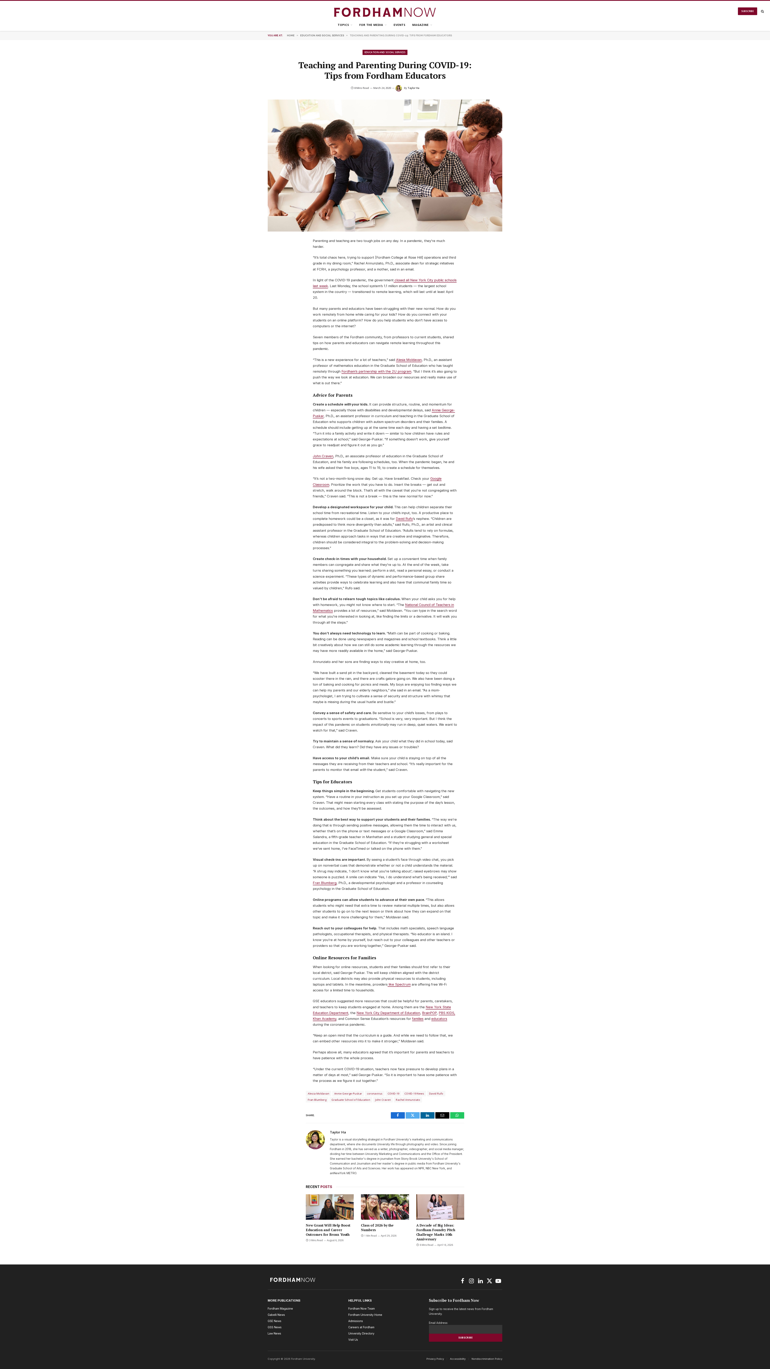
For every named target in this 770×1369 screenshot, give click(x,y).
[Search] (762, 11)
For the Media (371, 25)
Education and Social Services (385, 52)
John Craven (383, 1100)
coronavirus (374, 1093)
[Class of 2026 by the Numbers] (385, 1207)
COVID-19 (393, 1093)
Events (399, 25)
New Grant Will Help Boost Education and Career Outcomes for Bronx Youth (328, 1230)
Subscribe (747, 11)
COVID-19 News (414, 1093)
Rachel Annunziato (408, 1100)
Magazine (420, 25)
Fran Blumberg (317, 1100)
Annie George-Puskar (348, 1093)
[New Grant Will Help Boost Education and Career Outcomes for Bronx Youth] (330, 1207)
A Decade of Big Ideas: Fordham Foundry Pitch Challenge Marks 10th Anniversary (435, 1232)
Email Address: (438, 1322)
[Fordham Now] (385, 11)
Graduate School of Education (350, 1100)
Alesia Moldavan (318, 1093)
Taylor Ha (413, 88)
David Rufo (436, 1093)
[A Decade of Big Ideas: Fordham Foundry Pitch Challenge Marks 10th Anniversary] (440, 1207)
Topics (343, 25)
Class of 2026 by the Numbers (377, 1227)
